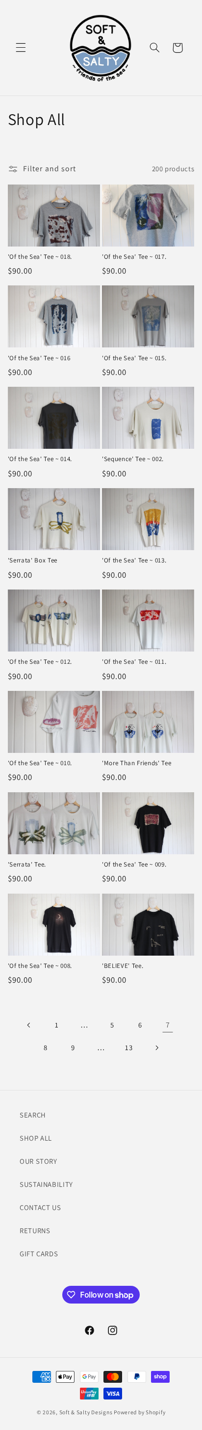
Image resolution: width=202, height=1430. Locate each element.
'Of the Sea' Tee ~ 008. (40, 966)
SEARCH (33, 1114)
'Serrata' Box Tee (32, 560)
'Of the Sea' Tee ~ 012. (40, 662)
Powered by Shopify (139, 1412)
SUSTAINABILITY (46, 1184)
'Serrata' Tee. (27, 865)
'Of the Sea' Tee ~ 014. (40, 459)
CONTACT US (40, 1207)
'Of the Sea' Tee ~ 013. (134, 560)
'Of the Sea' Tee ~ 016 (39, 358)
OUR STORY (38, 1161)
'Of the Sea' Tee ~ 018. (40, 257)
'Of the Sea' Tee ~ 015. (134, 358)
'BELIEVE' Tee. (122, 966)
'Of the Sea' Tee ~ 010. (40, 763)
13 (128, 1047)
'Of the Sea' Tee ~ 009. (134, 865)
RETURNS (35, 1230)
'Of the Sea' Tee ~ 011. (134, 662)
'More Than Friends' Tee (136, 763)
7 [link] (168, 1025)
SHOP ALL (36, 1138)
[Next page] (156, 1047)
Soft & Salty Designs (86, 1412)
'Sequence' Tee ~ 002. (133, 459)
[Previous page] (29, 1025)
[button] (20, 47)
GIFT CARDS (39, 1253)
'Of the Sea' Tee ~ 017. (134, 257)
